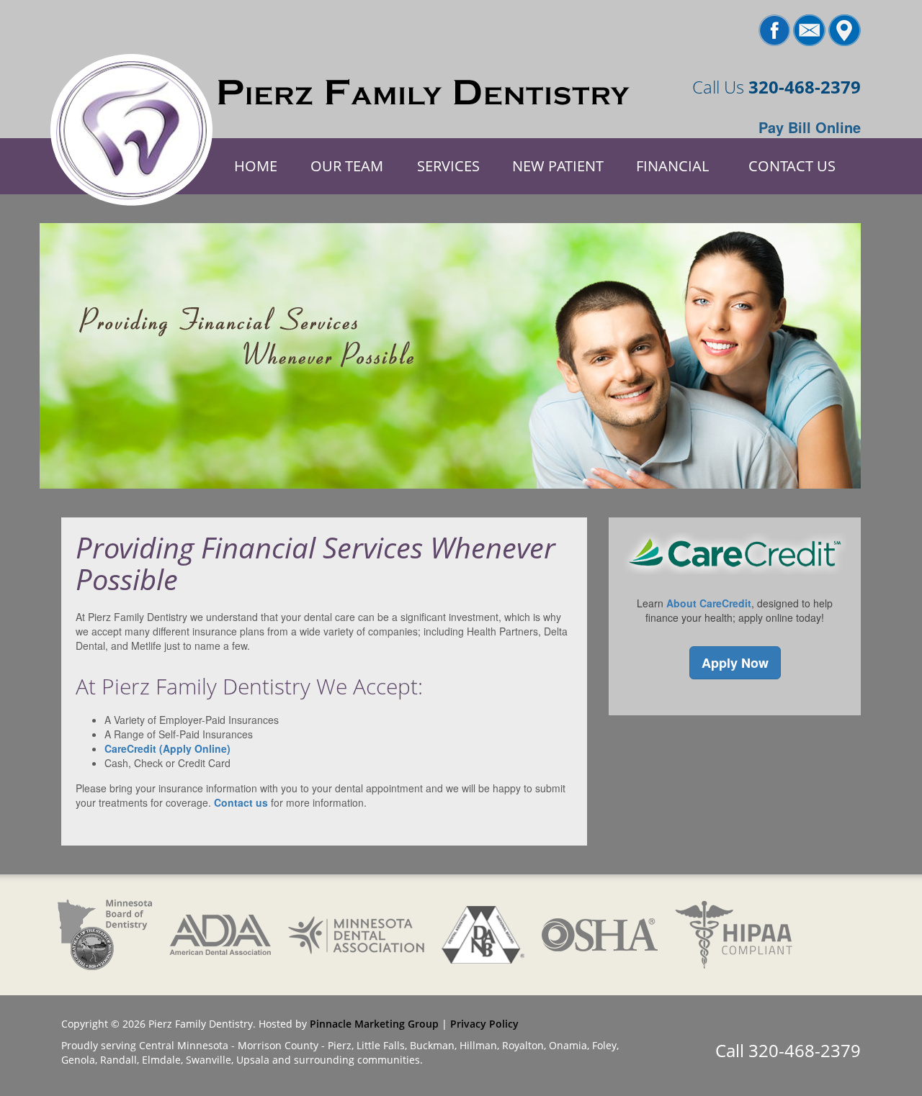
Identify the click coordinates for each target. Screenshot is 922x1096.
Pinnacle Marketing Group (374, 1024)
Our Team (346, 166)
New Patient (558, 166)
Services (448, 166)
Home (255, 166)
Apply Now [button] (735, 662)
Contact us (241, 802)
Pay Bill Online (809, 127)
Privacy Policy (484, 1024)
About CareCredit (708, 603)
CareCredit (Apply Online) (167, 748)
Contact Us (792, 166)
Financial (672, 166)
